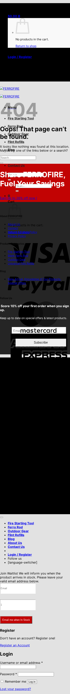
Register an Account (15, 645)
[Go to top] (1, 517)
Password (8, 674)
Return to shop (26, 46)
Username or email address (21, 663)
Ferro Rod (15, 527)
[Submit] (17, 191)
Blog (11, 539)
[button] (14, 16)
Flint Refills (16, 142)
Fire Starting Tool (19, 251)
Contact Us (16, 165)
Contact (13, 228)
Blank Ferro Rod (18, 255)
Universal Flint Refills (21, 263)
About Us (14, 224)
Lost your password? (15, 689)
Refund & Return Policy (22, 232)
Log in (32, 681)
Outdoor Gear (17, 259)
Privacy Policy (17, 236)
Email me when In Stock (16, 619)
